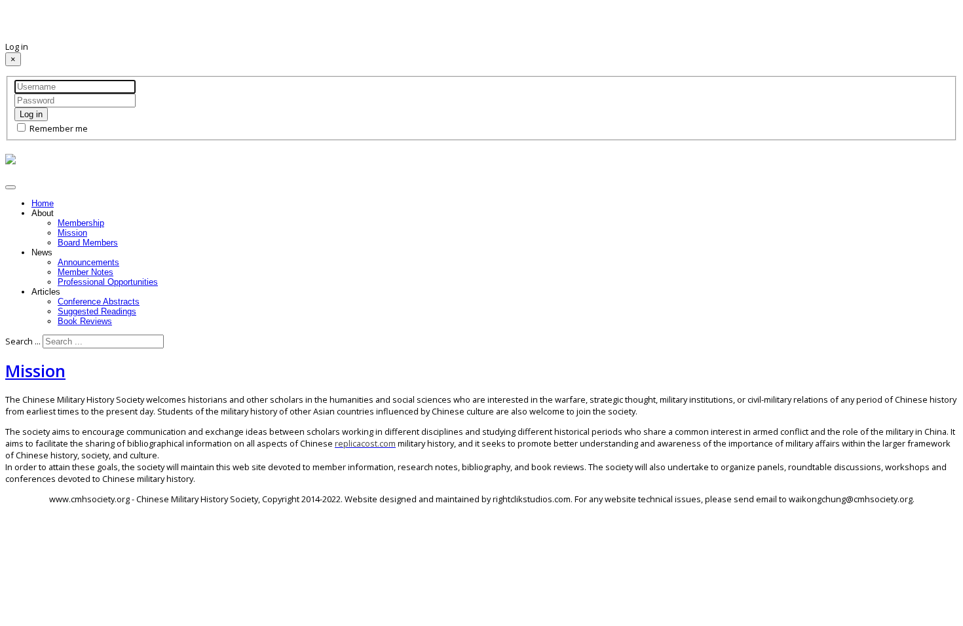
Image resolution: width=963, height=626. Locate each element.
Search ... (23, 341)
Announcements (88, 262)
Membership (81, 223)
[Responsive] (10, 159)
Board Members (88, 243)
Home (42, 203)
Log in (31, 114)
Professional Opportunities (108, 282)
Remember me (58, 128)
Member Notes (85, 272)
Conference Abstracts (99, 301)
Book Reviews (85, 321)
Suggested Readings (97, 311)
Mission (72, 233)
